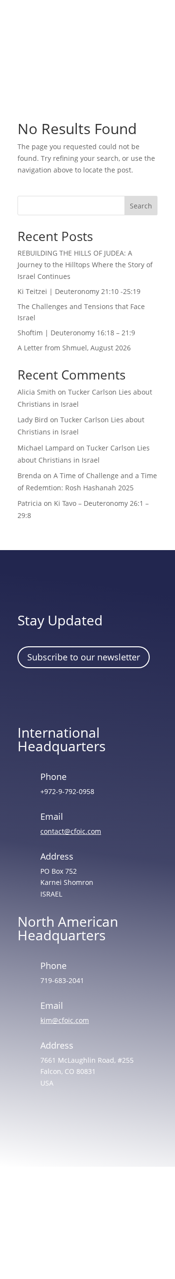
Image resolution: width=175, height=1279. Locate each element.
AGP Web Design (101, 1234)
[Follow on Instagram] (58, 695)
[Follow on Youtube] (114, 695)
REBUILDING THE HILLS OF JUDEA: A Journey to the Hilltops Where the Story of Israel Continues (85, 264)
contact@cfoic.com (70, 831)
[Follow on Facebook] (30, 695)
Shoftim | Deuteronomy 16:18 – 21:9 (76, 332)
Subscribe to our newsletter (83, 657)
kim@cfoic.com (64, 1020)
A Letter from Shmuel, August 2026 (74, 347)
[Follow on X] (86, 695)
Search (141, 205)
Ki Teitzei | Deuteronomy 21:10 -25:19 (79, 291)
